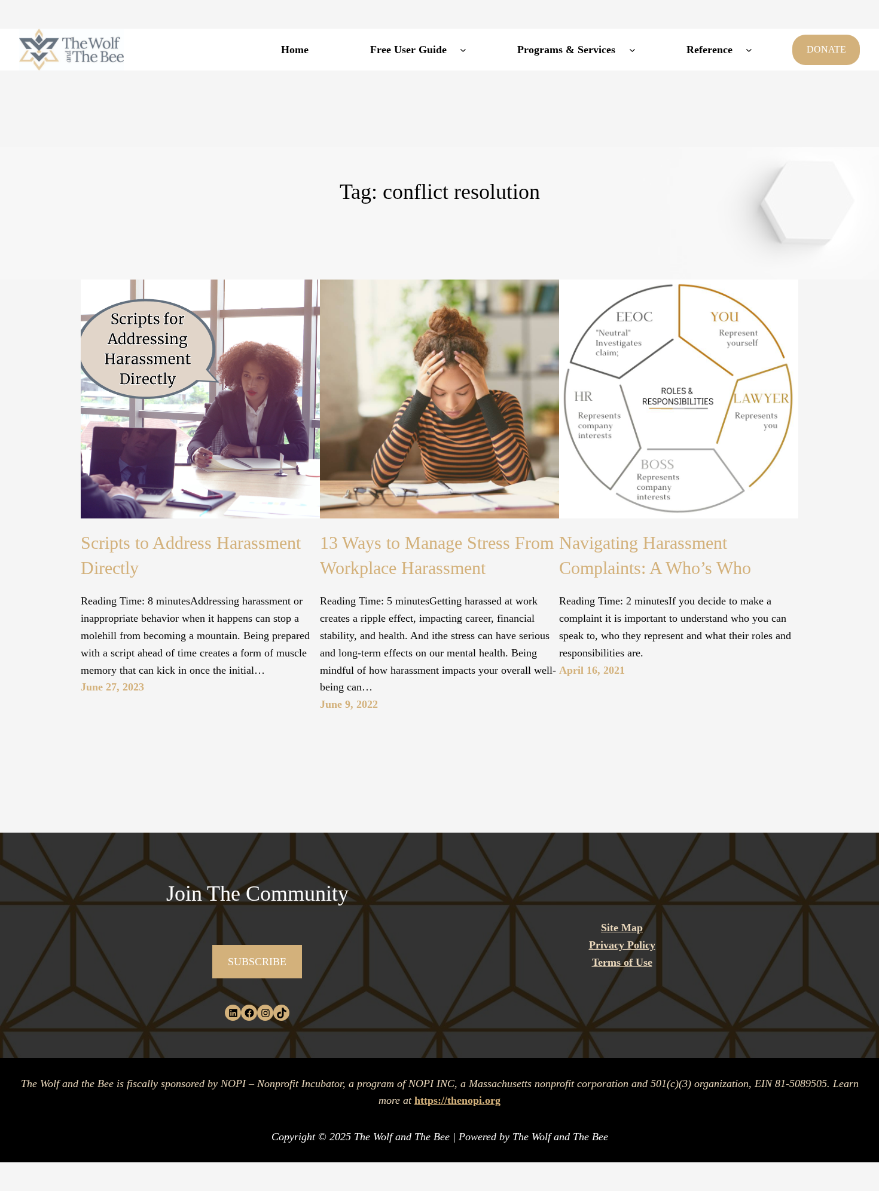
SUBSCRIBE (257, 962)
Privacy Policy (622, 945)
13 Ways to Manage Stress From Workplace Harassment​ (437, 555)
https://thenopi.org (457, 1100)
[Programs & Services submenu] (632, 50)
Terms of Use (622, 962)
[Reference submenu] (749, 50)
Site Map (622, 928)
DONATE (826, 49)
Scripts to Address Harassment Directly (191, 555)
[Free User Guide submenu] (463, 50)
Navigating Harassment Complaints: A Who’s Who (655, 555)
